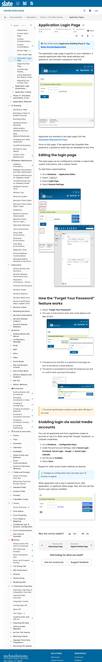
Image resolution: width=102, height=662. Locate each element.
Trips (15, 439)
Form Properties (20, 515)
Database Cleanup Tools (20, 187)
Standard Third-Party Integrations (21, 641)
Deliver (15, 330)
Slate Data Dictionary (21, 225)
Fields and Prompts (20, 472)
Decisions (16, 265)
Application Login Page (24, 59)
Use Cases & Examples (18, 535)
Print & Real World (20, 371)
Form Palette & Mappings (19, 520)
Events (16, 435)
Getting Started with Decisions (21, 270)
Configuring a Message (19, 340)
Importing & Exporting (21, 586)
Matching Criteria (20, 636)
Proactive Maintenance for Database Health (22, 176)
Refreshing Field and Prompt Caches (21, 482)
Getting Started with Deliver (21, 335)
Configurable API (20, 605)
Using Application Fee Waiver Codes (24, 76)
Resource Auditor (20, 196)
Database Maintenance (21, 161)
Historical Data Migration (19, 627)
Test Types (17, 613)
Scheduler (17, 443)
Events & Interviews (20, 431)
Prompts (16, 495)
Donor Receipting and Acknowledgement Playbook (20, 556)
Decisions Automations (22, 315)
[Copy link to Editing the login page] (80, 155)
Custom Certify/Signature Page (23, 46)
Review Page (22, 50)
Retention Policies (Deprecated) (20, 215)
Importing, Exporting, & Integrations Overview (22, 591)
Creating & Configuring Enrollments (18, 404)
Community (79, 657)
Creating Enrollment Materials (21, 410)
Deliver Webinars (20, 384)
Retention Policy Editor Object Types (22, 205)
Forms (15, 503)
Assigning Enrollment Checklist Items (21, 421)
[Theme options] (90, 11)
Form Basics (18, 511)
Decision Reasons (20, 294)
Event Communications (20, 462)
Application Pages (76, 17)
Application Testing (23, 92)
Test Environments (20, 229)
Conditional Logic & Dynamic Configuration (22, 525)
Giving (15, 540)
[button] (17, 25)
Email (15, 345)
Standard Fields (19, 487)
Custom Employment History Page (22, 29)
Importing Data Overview (19, 596)
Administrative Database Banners (20, 129)
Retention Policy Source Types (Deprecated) (19, 220)
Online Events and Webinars (20, 456)
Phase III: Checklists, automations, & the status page (22, 97)
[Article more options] (93, 36)
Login (96, 11)
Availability (17, 451)
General (16, 574)
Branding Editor (19, 119)
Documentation (16, 17)
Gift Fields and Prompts (19, 550)
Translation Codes (20, 499)
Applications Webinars (22, 102)
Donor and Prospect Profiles (21, 561)
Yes (74, 534)
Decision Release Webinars (20, 325)
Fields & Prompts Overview (20, 477)
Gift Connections (20, 570)
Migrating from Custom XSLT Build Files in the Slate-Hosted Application (24, 82)
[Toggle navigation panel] (34, 27)
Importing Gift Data (21, 623)
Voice (15, 353)
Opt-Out (16, 380)
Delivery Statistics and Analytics (22, 376)
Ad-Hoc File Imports (21, 632)
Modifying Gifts (19, 582)
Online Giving (18, 578)
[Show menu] (84, 11)
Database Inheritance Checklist (18, 165)
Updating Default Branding (20, 124)
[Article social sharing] (82, 36)
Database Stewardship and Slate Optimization (22, 171)
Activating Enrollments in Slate (21, 399)
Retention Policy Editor (22, 200)
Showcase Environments (18, 239)
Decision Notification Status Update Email (21, 302)
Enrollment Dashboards (18, 427)
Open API (17, 609)
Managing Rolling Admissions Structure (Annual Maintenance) (22, 260)
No (87, 534)
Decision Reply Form (21, 298)
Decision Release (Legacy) (20, 320)
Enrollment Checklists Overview (21, 415)
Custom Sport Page (22, 34)
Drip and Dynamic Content (20, 366)
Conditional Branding (21, 145)
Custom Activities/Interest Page (24, 40)
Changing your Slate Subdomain (21, 140)
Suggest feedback (80, 562)
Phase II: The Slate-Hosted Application (52, 17)
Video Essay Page (24, 54)
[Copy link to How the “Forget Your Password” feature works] (67, 304)
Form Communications (22, 530)
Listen (91, 31)
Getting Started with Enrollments (21, 393)
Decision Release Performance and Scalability (20, 275)
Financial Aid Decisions (22, 286)
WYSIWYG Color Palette (20, 150)
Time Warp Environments (18, 245)
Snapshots (17, 210)
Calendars (17, 447)
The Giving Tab (19, 566)
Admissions (55, 657)
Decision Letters (20, 307)
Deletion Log (18, 192)
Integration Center (20, 601)
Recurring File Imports (22, 646)
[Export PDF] (88, 36)
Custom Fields (19, 491)
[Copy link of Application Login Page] (83, 25)
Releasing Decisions (21, 311)
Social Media (18, 361)
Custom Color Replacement (19, 156)
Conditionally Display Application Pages (24, 70)
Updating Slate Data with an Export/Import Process (21, 618)
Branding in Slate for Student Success (21, 114)
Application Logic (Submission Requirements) (22, 87)
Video (15, 357)
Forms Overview (19, 507)
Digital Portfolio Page (23, 65)
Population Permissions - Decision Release (22, 281)
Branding (16, 106)
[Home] (5, 17)
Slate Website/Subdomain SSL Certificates (21, 135)
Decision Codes (19, 290)
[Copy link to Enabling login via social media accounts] (59, 427)
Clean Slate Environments (18, 234)
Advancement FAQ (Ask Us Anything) (20, 545)
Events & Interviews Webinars (21, 467)
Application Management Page (53, 139)
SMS (15, 349)
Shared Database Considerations (20, 254)
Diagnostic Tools (20, 250)
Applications (31, 17)
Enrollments (17, 388)
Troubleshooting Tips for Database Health (22, 182)
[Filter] (30, 25)
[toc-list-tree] (77, 36)
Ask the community (54, 562)
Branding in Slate (20, 110)
